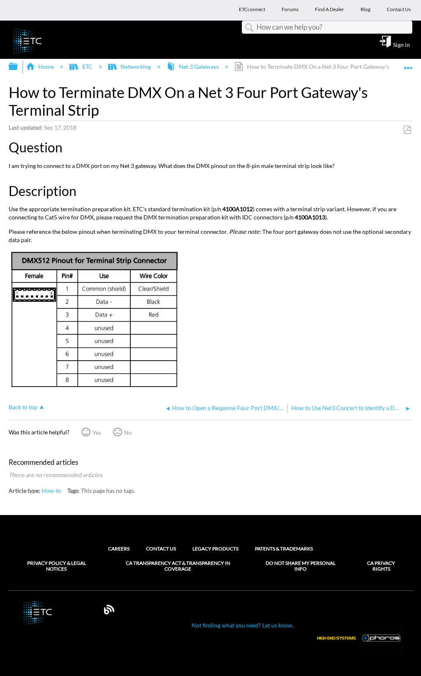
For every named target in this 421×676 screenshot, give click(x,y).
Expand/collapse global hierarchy (18, 66)
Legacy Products (215, 548)
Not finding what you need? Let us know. (243, 625)
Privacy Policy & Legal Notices (56, 566)
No (128, 432)
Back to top (23, 407)
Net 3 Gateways (199, 66)
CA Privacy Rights (381, 566)
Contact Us (161, 548)
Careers (119, 548)
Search (249, 27)
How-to (51, 490)
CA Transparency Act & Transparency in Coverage (178, 566)
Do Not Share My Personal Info (300, 566)
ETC (87, 66)
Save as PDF (407, 130)
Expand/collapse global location (408, 64)
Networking (135, 66)
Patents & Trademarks (284, 548)
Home (46, 66)
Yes (97, 432)
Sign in (401, 44)
